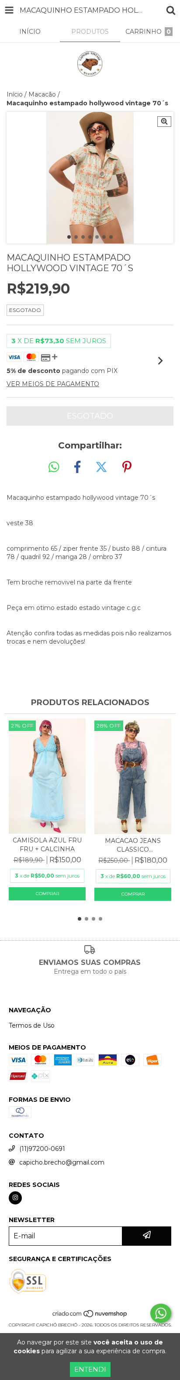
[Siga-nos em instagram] (15, 1197)
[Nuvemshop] (90, 1316)
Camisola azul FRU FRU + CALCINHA (47, 844)
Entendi (90, 1369)
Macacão (42, 94)
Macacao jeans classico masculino (133, 845)
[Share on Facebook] (77, 467)
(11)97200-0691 (42, 1149)
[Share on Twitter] (101, 467)
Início (15, 94)
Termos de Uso (32, 1025)
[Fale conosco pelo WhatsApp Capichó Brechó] (160, 1313)
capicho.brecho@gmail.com (61, 1162)
